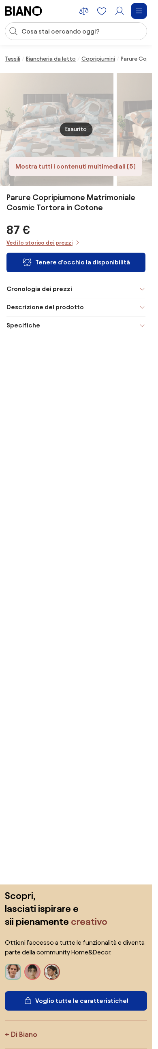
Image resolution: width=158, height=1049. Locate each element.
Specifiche (23, 325)
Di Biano (24, 1034)
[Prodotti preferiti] (102, 11)
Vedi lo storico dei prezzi (39, 243)
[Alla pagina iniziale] (23, 11)
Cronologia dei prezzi (39, 288)
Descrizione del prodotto (45, 307)
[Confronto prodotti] (84, 11)
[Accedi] (119, 11)
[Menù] (139, 11)
